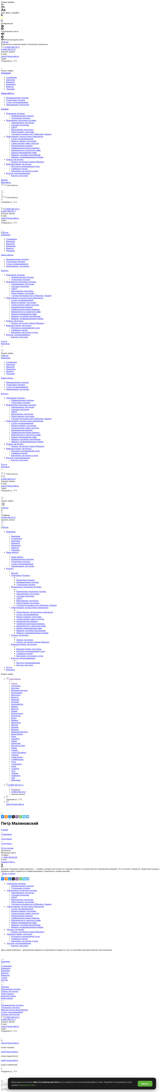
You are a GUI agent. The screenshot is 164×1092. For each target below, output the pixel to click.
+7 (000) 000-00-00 (9, 857)
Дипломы (10, 89)
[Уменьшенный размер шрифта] (2, 4)
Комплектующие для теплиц (19, 164)
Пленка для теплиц (14, 159)
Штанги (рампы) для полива (23, 141)
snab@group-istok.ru (9, 1060)
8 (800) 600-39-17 (12, 47)
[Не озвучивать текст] (2, 37)
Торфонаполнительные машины (25, 148)
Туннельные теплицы (15, 100)
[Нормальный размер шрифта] (2, 7)
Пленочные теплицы (15, 113)
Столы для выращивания (17, 102)
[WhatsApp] (20, 816)
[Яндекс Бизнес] (73, 64)
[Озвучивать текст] (2, 34)
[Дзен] (85, 64)
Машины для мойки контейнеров (25, 155)
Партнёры (5, 971)
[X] (13, 816)
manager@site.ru (8, 862)
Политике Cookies (28, 1085)
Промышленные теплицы (17, 98)
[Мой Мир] (9, 816)
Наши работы (7, 93)
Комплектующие (8, 996)
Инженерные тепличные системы (21, 120)
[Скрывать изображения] (2, 29)
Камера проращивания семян (24, 152)
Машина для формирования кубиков (27, 157)
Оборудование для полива (22, 132)
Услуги (4, 180)
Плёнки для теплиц (9, 991)
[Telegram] (27, 816)
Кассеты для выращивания (18, 173)
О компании (11, 77)
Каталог (5, 109)
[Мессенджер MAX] (91, 64)
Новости (10, 87)
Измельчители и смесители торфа (26, 150)
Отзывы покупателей (10, 1014)
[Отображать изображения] (2, 26)
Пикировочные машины (22, 146)
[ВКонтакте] (79, 64)
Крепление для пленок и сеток (24, 171)
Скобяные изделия (19, 169)
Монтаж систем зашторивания (14, 1010)
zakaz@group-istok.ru (10, 56)
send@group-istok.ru (9, 1052)
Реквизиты (11, 84)
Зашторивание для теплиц (17, 105)
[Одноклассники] (6, 816)
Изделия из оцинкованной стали (25, 166)
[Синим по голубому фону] (2, 21)
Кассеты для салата (19, 175)
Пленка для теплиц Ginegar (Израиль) (27, 162)
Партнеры (10, 80)
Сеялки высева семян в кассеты (25, 143)
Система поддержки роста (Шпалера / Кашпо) (31, 134)
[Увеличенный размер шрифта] (3, 10)
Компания (6, 73)
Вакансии (10, 82)
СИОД (14, 127)
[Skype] (24, 816)
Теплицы (5, 987)
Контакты (6, 182)
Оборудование (7, 994)
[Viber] (16, 816)
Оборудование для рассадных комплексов (24, 136)
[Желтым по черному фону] (2, 18)
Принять (145, 1084)
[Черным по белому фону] (2, 15)
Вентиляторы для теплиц (22, 129)
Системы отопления (20, 125)
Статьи (4, 977)
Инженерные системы (10, 989)
